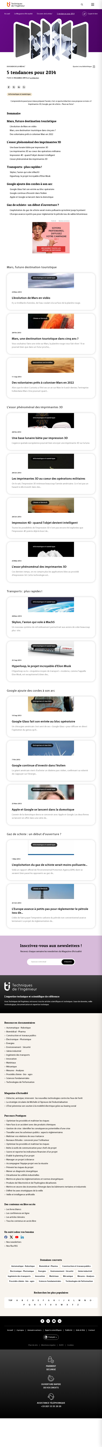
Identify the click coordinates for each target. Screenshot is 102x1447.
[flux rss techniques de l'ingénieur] (24, 87)
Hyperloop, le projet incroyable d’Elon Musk (30, 176)
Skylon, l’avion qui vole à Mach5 (24, 172)
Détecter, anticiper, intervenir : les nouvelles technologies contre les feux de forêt (44, 1098)
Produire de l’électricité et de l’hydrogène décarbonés (31, 1183)
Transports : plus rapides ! (24, 167)
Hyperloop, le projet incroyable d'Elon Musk (41, 666)
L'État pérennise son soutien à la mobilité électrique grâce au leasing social (41, 1106)
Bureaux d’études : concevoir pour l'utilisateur (27, 1140)
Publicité (53, 221)
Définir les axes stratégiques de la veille (24, 1191)
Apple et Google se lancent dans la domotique (31, 197)
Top (10, 1301)
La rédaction (34, 78)
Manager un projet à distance (20, 1160)
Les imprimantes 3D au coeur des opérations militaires (35, 151)
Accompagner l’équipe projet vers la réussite (27, 1164)
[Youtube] (16, 1237)
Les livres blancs (13, 1209)
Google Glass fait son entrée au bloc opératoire (32, 189)
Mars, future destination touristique (31, 121)
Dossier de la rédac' (16, 67)
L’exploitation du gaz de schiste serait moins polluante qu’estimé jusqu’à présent (47, 210)
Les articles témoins (15, 1217)
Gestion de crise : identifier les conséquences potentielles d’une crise (38, 1129)
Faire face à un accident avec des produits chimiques (31, 1125)
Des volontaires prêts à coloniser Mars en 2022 (31, 134)
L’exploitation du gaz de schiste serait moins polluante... (49, 865)
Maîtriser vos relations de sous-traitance (25, 1136)
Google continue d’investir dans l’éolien (28, 193)
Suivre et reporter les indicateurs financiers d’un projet (31, 1152)
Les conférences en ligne (17, 1213)
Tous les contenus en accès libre (21, 1221)
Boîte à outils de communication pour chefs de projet (31, 1148)
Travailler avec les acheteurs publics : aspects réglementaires (34, 1132)
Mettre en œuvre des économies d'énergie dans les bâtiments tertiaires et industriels (46, 1187)
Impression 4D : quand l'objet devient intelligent (45, 522)
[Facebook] (5, 1237)
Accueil (7, 14)
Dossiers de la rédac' (45, 14)
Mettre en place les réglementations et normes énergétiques (34, 1179)
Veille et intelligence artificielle (20, 1195)
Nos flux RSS (12, 1246)
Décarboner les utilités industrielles (22, 1175)
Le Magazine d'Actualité (23, 14)
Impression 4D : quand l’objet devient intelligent (32, 155)
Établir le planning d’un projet (20, 1156)
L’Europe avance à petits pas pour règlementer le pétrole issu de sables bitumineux (48, 214)
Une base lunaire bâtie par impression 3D (29, 147)
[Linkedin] (22, 1237)
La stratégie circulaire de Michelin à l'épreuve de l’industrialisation (37, 1102)
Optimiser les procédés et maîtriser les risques (27, 1121)
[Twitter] (11, 1237)
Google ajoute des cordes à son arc (29, 184)
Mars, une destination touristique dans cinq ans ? (33, 130)
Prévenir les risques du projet (19, 1167)
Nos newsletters (13, 1242)
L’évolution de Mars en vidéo (23, 127)
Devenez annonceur (64, 221)
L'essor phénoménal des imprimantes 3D (34, 142)
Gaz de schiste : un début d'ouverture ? (33, 205)
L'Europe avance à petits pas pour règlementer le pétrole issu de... (50, 911)
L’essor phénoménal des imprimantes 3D (29, 159)
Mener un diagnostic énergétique (22, 1171)
